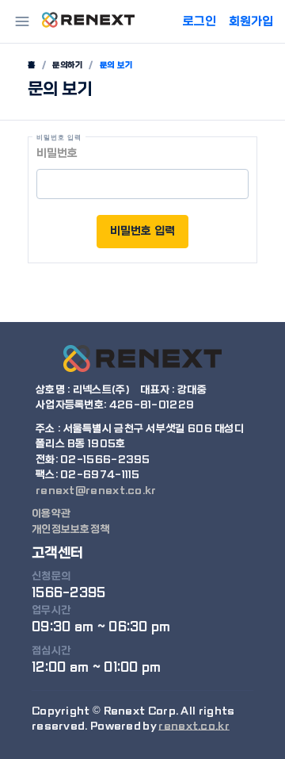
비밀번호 (57, 153)
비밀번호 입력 (142, 230)
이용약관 (51, 513)
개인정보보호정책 (70, 529)
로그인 (199, 21)
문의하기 (67, 65)
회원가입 (251, 21)
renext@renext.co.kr (96, 490)
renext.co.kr (194, 726)
